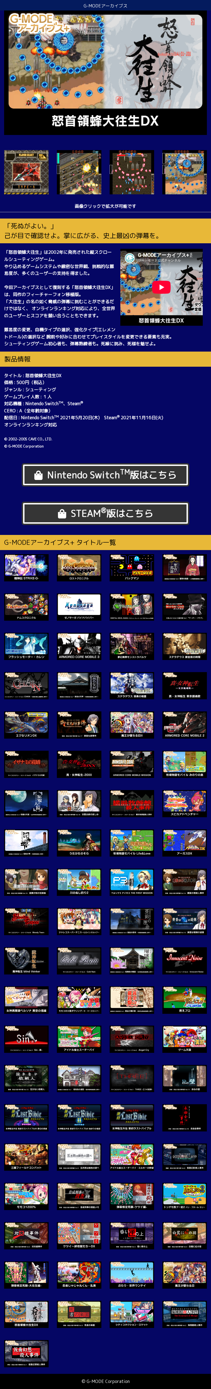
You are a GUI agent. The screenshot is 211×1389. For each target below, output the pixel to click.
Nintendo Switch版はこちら (112, 474)
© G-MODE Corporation (106, 1381)
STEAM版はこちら (112, 513)
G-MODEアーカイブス (105, 6)
